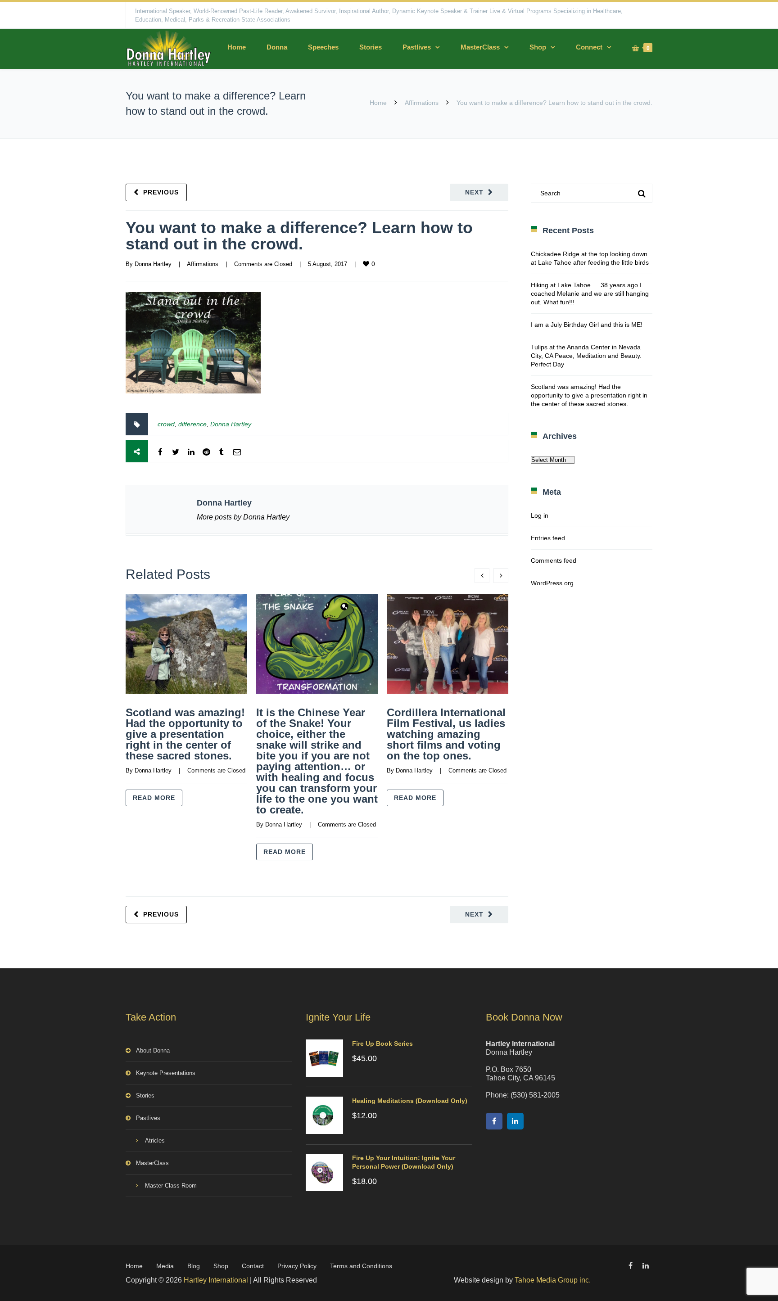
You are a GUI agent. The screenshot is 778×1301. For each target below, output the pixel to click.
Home (236, 47)
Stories (370, 47)
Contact (253, 1265)
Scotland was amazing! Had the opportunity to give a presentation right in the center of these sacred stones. (185, 734)
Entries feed (548, 538)
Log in (539, 515)
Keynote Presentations (165, 1073)
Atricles (155, 1140)
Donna (277, 47)
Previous (161, 192)
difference (192, 424)
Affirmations (422, 102)
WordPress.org (552, 583)
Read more (154, 797)
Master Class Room (171, 1185)
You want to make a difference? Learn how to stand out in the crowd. (299, 235)
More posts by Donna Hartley (243, 517)
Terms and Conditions (361, 1265)
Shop (537, 47)
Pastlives (417, 47)
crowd (166, 424)
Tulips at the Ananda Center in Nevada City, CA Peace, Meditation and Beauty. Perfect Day (586, 355)
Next (474, 192)
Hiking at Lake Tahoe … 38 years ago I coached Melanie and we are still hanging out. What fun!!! (590, 293)
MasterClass (480, 47)
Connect (589, 47)
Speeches (323, 47)
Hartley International (216, 1280)
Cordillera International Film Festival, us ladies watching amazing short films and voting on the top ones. (446, 734)
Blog (193, 1265)
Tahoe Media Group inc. (553, 1280)
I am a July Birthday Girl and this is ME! (586, 324)
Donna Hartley (153, 264)
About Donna (153, 1050)
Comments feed (553, 560)
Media (165, 1265)
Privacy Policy (297, 1265)
